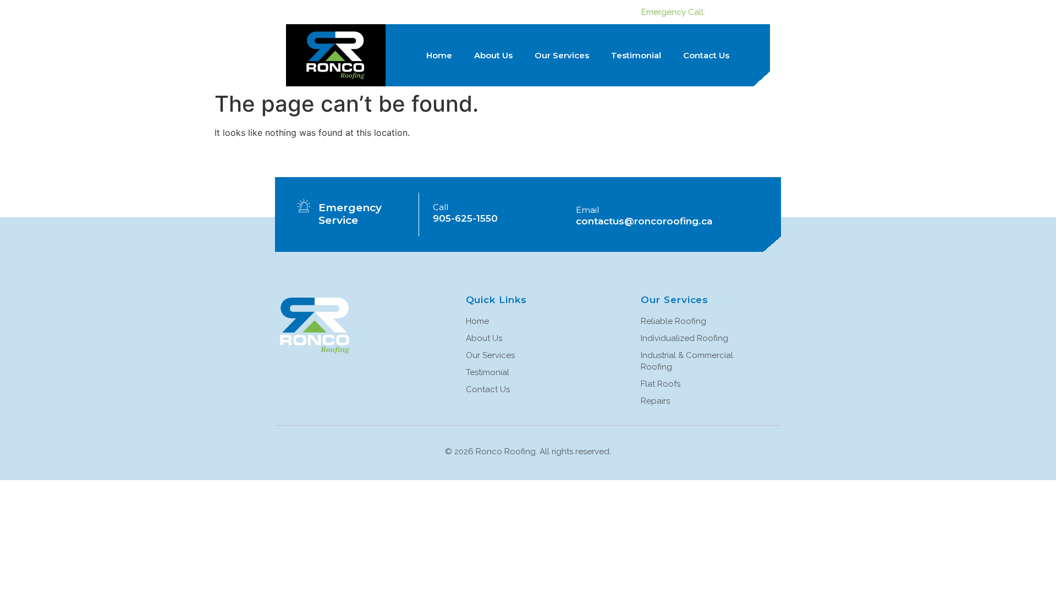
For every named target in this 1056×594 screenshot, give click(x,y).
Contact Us (706, 55)
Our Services (562, 55)
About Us (493, 55)
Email (587, 210)
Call (440, 207)
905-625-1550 (738, 12)
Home (439, 55)
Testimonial (636, 55)
